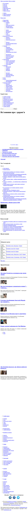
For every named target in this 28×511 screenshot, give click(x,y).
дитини (24, 501)
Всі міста (3, 260)
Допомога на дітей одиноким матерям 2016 (13, 226)
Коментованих (6, 169)
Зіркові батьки (9, 86)
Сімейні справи (6, 416)
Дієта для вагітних (10, 61)
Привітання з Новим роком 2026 (10, 202)
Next (4, 333)
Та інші (4, 479)
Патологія (8, 76)
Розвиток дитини (10, 55)
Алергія (8, 68)
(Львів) (20, 245)
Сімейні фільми (9, 27)
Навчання (8, 58)
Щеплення (8, 66)
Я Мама (8, 22)
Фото (4, 77)
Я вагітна (8, 38)
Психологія (8, 31)
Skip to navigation (4, 1)
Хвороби (5, 65)
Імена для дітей (6, 97)
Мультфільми (9, 81)
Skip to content (12, 1)
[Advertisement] (14, 351)
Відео (4, 79)
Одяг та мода (9, 87)
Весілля (8, 32)
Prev (4, 332)
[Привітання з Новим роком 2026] (4, 207)
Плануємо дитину (10, 25)
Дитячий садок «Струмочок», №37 (14, 257)
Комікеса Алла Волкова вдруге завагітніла (13, 313)
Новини (8, 84)
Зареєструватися (7, 14)
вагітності (11, 502)
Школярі (8, 50)
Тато (7, 23)
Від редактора (9, 91)
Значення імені (9, 88)
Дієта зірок (8, 64)
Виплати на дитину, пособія (9, 155)
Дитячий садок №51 (11, 248)
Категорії (3, 159)
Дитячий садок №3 (10, 251)
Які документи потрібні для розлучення (12, 228)
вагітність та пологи (12, 501)
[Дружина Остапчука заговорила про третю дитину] (4, 270)
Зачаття (7, 37)
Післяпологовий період (11, 43)
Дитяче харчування (10, 60)
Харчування (6, 59)
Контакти (5, 7)
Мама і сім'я (6, 21)
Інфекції (8, 69)
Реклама (5, 5)
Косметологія (9, 26)
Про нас (5, 4)
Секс (7, 33)
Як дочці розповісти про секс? (9, 153)
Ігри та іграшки (9, 57)
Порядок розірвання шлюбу (9, 225)
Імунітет (8, 73)
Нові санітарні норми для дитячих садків (12, 224)
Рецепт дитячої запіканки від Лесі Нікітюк (13, 326)
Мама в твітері (6, 10)
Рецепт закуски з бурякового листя (11, 190)
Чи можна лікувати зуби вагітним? (10, 156)
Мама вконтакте (7, 8)
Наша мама (3, 17)
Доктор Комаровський (11, 80)
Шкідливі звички (10, 75)
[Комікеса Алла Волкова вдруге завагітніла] (4, 311)
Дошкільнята (9, 48)
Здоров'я (8, 34)
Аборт (7, 30)
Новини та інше (7, 82)
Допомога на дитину (8, 99)
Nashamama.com (23, 507)
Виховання (8, 54)
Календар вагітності (10, 39)
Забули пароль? (6, 15)
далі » (17, 144)
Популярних (6, 168)
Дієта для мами (9, 63)
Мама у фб (5, 9)
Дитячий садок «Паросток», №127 (14, 254)
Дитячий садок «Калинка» (12, 245)
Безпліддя (8, 44)
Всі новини (6, 3)
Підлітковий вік (9, 49)
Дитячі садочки (6, 96)
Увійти (4, 13)
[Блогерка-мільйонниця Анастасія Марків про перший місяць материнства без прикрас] (4, 297)
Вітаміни (8, 70)
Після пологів (6, 503)
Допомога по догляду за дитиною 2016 (12, 227)
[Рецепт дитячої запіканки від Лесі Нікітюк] (4, 323)
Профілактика (9, 74)
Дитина (5, 46)
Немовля (8, 47)
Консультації (9, 85)
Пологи (8, 42)
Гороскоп (8, 90)
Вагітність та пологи (8, 36)
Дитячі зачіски (6, 106)
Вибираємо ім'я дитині (11, 52)
